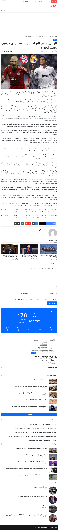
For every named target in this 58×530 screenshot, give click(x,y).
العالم (50, 36)
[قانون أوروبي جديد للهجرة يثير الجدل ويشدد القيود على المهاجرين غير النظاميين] (48, 248)
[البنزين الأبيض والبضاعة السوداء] (53, 490)
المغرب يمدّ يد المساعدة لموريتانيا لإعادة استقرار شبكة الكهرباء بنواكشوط (31, 448)
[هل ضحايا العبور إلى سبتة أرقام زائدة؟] (53, 509)
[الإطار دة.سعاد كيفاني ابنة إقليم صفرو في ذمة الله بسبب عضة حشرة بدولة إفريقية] (53, 408)
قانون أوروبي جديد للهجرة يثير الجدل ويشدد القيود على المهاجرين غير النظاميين (49, 256)
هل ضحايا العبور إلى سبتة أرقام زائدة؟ (39, 505)
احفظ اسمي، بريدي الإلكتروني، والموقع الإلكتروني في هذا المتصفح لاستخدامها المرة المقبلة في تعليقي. (34, 299)
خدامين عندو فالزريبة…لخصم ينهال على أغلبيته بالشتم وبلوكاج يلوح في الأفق (31, 386)
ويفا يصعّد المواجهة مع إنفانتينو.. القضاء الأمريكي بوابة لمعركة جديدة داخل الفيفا (33, 1)
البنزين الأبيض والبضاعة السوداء (40, 487)
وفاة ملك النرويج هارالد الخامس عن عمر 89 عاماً (36, 455)
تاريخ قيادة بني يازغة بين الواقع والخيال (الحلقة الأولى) (35, 399)
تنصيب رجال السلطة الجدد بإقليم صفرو (39, 379)
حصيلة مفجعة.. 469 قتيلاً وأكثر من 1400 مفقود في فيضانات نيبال (33, 475)
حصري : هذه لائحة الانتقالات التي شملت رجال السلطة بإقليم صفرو (33, 393)
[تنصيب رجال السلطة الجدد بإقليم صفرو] (53, 381)
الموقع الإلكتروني (24, 293)
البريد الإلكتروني (53, 293)
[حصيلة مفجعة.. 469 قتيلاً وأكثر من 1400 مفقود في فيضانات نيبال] (53, 477)
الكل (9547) (29, 414)
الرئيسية (54, 36)
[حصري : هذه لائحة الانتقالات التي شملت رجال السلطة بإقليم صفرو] (53, 395)
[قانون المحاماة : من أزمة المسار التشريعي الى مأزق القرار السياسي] (53, 500)
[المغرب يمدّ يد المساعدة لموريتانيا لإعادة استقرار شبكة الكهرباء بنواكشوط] (53, 450)
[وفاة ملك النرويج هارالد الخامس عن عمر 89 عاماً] (53, 457)
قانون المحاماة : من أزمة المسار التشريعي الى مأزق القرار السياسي (32, 496)
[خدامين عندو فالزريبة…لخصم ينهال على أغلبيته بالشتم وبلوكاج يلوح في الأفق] (53, 388)
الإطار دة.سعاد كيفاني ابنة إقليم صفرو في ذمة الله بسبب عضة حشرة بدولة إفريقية (29, 406)
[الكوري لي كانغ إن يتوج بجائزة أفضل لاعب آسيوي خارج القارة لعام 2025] (29, 248)
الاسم (55, 287)
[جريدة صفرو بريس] (52, 6)
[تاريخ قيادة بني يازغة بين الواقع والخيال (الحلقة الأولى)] (53, 401)
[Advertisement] (29, 23)
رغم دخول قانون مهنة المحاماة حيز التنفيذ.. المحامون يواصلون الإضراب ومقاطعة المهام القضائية (26, 468)
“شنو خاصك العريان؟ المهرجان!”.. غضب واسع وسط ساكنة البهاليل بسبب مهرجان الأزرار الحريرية (26, 514)
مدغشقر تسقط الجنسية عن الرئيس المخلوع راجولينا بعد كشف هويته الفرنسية (10, 256)
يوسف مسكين (51, 51)
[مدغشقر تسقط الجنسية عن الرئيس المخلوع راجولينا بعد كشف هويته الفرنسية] (9, 248)
